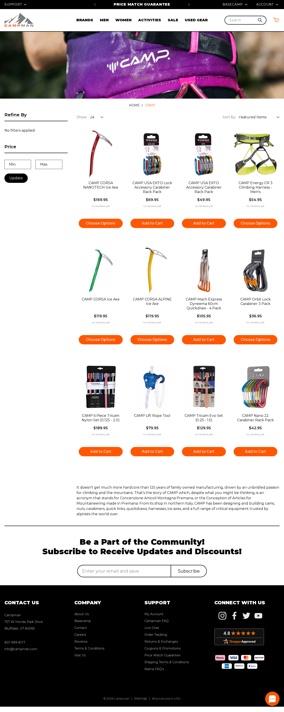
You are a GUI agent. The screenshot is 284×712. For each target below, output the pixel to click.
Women (123, 20)
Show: (82, 117)
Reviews (80, 642)
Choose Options (100, 223)
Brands (84, 20)
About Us (81, 614)
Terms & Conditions (89, 648)
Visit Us (80, 655)
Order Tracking (155, 635)
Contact (80, 628)
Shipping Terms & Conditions (166, 662)
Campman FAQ (156, 621)
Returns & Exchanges (161, 642)
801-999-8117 (14, 642)
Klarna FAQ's (154, 669)
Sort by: (229, 117)
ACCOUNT (265, 4)
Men (104, 20)
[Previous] (94, 4)
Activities (149, 20)
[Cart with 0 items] (276, 20)
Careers (80, 635)
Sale (173, 20)
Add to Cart (152, 223)
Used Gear (196, 20)
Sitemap (140, 698)
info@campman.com (20, 649)
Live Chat (151, 628)
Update (16, 178)
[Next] (188, 4)
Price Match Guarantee (142, 4)
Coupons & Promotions (162, 648)
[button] (36, 148)
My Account (153, 614)
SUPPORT (13, 4)
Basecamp (233, 4)
